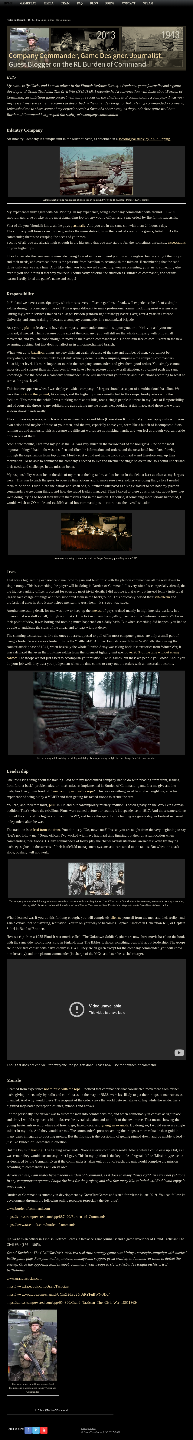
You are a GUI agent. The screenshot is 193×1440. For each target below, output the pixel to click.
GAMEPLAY (28, 3)
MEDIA (49, 3)
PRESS (109, 3)
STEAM (148, 3)
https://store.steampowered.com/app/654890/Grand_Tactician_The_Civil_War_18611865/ (72, 1302)
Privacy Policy (88, 1428)
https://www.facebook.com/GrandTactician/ (38, 1286)
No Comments (63, 19)
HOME (8, 3)
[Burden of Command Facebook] (28, 1430)
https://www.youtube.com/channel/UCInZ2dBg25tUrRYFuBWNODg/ (58, 1294)
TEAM (65, 3)
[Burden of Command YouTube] (43, 1430)
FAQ (80, 3)
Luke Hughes (47, 19)
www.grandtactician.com (24, 1278)
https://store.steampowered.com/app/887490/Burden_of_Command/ (56, 1217)
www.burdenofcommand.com (28, 1208)
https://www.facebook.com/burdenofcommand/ (41, 1225)
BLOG (94, 3)
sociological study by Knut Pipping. (145, 139)
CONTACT (129, 3)
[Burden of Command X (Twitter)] (36, 1430)
